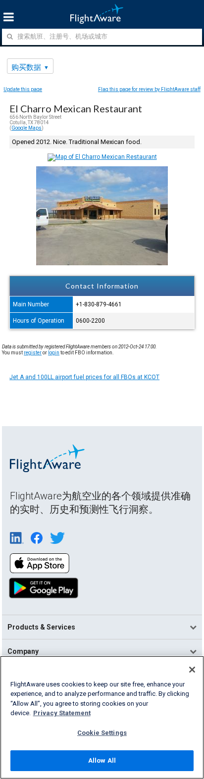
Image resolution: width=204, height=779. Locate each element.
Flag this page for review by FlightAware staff (149, 89)
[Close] (192, 670)
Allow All (102, 760)
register (33, 352)
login (53, 352)
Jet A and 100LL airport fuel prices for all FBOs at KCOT (84, 377)
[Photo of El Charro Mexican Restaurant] (102, 263)
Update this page (22, 89)
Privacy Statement (62, 713)
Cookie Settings (102, 732)
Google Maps (26, 128)
